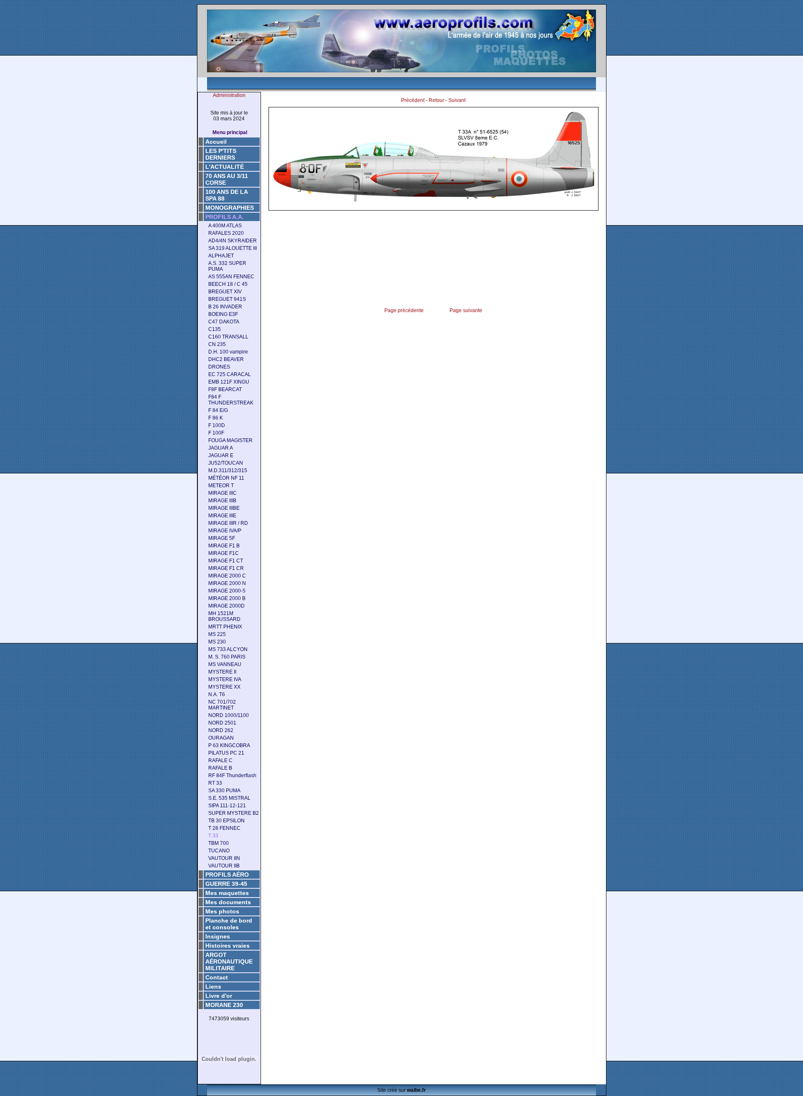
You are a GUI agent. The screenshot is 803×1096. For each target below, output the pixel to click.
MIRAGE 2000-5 (227, 591)
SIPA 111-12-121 (227, 806)
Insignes (217, 936)
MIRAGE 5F (221, 538)
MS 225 (217, 634)
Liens (213, 986)
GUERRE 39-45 (226, 883)
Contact (216, 977)
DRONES (219, 367)
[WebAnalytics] (229, 1032)
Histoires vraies (227, 945)
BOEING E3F (223, 314)
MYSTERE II (222, 672)
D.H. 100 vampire (228, 352)
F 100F (216, 433)
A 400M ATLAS (225, 226)
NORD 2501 (222, 723)
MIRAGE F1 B (224, 546)
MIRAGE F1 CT (225, 561)
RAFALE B (220, 768)
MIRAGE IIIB (222, 500)
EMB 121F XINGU (228, 382)
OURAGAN (221, 738)
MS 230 (217, 642)
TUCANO (219, 851)
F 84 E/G (218, 410)
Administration (229, 95)
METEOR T (221, 485)
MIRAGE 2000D (226, 606)
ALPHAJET (221, 256)
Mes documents (228, 902)
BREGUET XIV (225, 292)
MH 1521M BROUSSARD (224, 616)
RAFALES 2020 (226, 233)
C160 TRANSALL (228, 337)
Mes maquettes (227, 893)
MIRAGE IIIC (222, 493)
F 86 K (215, 418)
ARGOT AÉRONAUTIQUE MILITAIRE (229, 961)
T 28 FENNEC (224, 828)
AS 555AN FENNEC (231, 277)
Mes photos (222, 911)
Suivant (456, 100)
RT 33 (215, 783)
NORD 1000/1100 (228, 715)
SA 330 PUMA (224, 790)
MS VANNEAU (224, 664)
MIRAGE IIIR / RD (228, 523)
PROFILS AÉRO (227, 874)
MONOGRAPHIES (229, 207)
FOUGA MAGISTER (230, 440)
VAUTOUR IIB (224, 866)
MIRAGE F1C (223, 553)
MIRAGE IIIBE (224, 508)
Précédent (413, 100)
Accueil (216, 141)
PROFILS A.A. (224, 217)
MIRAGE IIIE (222, 516)
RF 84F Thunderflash (232, 775)
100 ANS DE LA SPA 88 (226, 195)
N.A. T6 (216, 694)
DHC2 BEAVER (226, 359)
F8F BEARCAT (225, 389)
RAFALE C (220, 760)
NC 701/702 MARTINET (222, 705)
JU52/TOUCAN (225, 463)
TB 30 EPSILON (226, 821)
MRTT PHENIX (225, 627)
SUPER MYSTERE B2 (233, 813)
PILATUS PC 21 (226, 753)
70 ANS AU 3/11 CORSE (226, 179)
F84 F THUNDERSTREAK (230, 400)
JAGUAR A (220, 448)
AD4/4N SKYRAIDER (232, 241)
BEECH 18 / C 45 (228, 284)
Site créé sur (401, 1090)
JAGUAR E (220, 455)
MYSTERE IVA (224, 679)
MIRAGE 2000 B (227, 598)
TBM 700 (218, 843)
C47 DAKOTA (223, 322)
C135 (214, 329)
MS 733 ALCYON (228, 649)
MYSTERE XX (224, 687)
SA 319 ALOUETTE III (232, 248)
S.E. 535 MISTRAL (229, 798)
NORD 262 (220, 730)
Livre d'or (218, 995)
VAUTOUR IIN (224, 858)
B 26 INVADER (225, 307)
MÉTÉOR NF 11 (226, 478)
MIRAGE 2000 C (227, 576)
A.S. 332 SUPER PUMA (227, 266)
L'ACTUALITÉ (224, 166)
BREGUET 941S (227, 299)
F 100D (216, 425)
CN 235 (217, 344)
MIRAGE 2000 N (227, 583)
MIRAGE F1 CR (226, 568)
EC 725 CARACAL (229, 374)
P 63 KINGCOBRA (229, 745)
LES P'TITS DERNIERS (220, 154)
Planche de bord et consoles (228, 924)
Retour (436, 100)
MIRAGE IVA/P (224, 531)
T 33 (213, 836)
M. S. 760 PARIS (227, 657)
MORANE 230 (224, 1005)
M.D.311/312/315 (227, 470)
